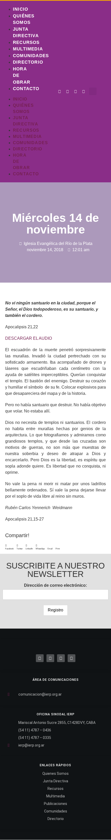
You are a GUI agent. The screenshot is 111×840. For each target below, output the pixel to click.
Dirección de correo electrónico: (55, 585)
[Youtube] (84, 92)
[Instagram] (76, 92)
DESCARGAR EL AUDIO (28, 338)
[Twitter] (68, 92)
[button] (93, 91)
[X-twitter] (50, 658)
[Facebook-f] (60, 92)
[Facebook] (40, 658)
